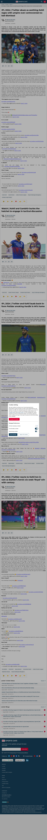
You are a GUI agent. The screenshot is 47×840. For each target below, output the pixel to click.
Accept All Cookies (14, 419)
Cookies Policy (12, 412)
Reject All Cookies (24, 434)
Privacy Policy (21, 412)
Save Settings (13, 434)
